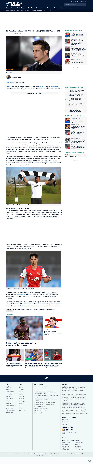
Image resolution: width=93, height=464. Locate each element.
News (12, 7)
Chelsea (21, 393)
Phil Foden (8, 389)
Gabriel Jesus (9, 387)
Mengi (22, 89)
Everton (41, 145)
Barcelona (21, 403)
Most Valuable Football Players (42, 408)
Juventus (21, 398)
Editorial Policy (53, 453)
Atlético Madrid (22, 410)
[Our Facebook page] (71, 1)
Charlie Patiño (50, 309)
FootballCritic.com (79, 442)
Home (7, 7)
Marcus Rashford (10, 400)
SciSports (64, 400)
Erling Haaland (9, 386)
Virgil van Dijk (9, 394)
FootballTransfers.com (67, 442)
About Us (11, 453)
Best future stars (39, 412)
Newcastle (28, 145)
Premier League (20, 10)
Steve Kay (14, 77)
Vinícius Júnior (9, 412)
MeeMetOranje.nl (79, 449)
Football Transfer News (10, 10)
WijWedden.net (65, 448)
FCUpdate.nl (65, 444)
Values (62, 7)
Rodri (7, 401)
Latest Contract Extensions (41, 390)
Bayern (21, 408)
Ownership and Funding (44, 453)
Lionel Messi (9, 407)
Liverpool (21, 394)
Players (56, 7)
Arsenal (41, 86)
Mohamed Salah (10, 398)
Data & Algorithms (28, 453)
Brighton (33, 145)
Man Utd (21, 387)
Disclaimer (77, 453)
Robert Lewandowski (11, 405)
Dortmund (21, 396)
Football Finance (21, 7)
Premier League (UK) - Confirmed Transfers (45, 402)
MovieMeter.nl (65, 446)
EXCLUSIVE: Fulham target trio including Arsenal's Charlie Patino (37, 10)
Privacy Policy (70, 453)
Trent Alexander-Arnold (11, 393)
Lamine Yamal (9, 414)
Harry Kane (8, 403)
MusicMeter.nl (78, 446)
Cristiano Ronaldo (10, 410)
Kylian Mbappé (9, 408)
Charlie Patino (55, 86)
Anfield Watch (65, 449)
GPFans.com (78, 444)
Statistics (69, 7)
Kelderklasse (78, 448)
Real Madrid (22, 401)
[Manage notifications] (89, 461)
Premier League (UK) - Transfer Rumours (44, 404)
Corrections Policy (62, 453)
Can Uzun (42, 309)
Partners (16, 453)
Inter (20, 405)
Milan (20, 400)
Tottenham (21, 389)
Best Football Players (40, 406)
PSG (20, 407)
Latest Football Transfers (41, 386)
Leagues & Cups (40, 7)
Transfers (30, 7)
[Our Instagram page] (73, 1)
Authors (82, 453)
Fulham (8, 86)
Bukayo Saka (9, 396)
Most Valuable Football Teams (42, 410)
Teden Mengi (10, 311)
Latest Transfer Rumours (41, 388)
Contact (36, 453)
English (83, 1)
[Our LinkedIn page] (77, 1)
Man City (21, 391)
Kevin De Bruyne (10, 391)
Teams (49, 7)
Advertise (21, 453)
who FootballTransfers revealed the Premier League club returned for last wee (37, 306)
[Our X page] (75, 1)
